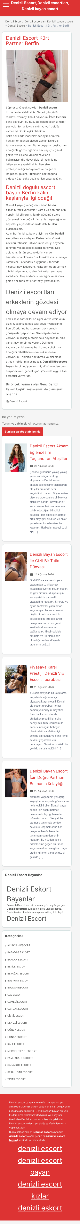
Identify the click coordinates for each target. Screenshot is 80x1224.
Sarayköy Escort (19, 1064)
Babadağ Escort (18, 952)
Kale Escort (15, 1043)
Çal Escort (15, 994)
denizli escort (40, 1148)
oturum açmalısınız (45, 423)
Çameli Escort (17, 1001)
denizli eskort (40, 1208)
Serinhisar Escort (20, 1072)
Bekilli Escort (17, 966)
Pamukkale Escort (20, 1057)
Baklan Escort (17, 959)
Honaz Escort (17, 1036)
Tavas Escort (16, 1079)
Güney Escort (17, 1029)
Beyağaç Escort (18, 973)
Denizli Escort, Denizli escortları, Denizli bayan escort (39, 21)
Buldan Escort (17, 987)
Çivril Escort (16, 1015)
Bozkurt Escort (18, 980)
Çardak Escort (17, 1008)
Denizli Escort (16, 25)
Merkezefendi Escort (22, 1050)
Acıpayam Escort (18, 945)
